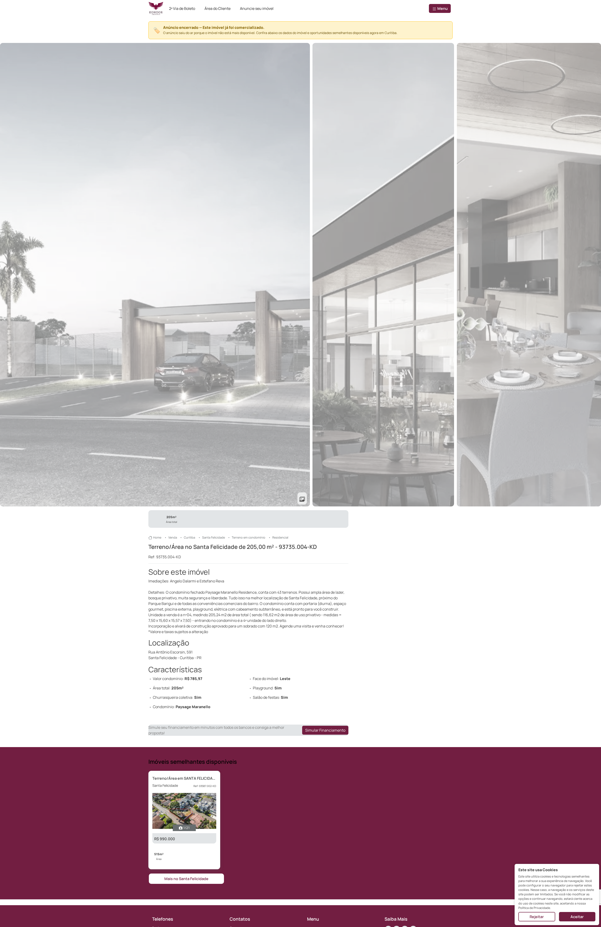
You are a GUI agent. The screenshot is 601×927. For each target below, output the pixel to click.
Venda (172, 537)
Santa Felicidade (213, 537)
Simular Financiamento (325, 730)
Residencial (280, 537)
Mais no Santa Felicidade (186, 878)
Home (157, 537)
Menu (442, 8)
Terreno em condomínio (248, 537)
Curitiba (189, 537)
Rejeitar (537, 916)
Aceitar (577, 916)
